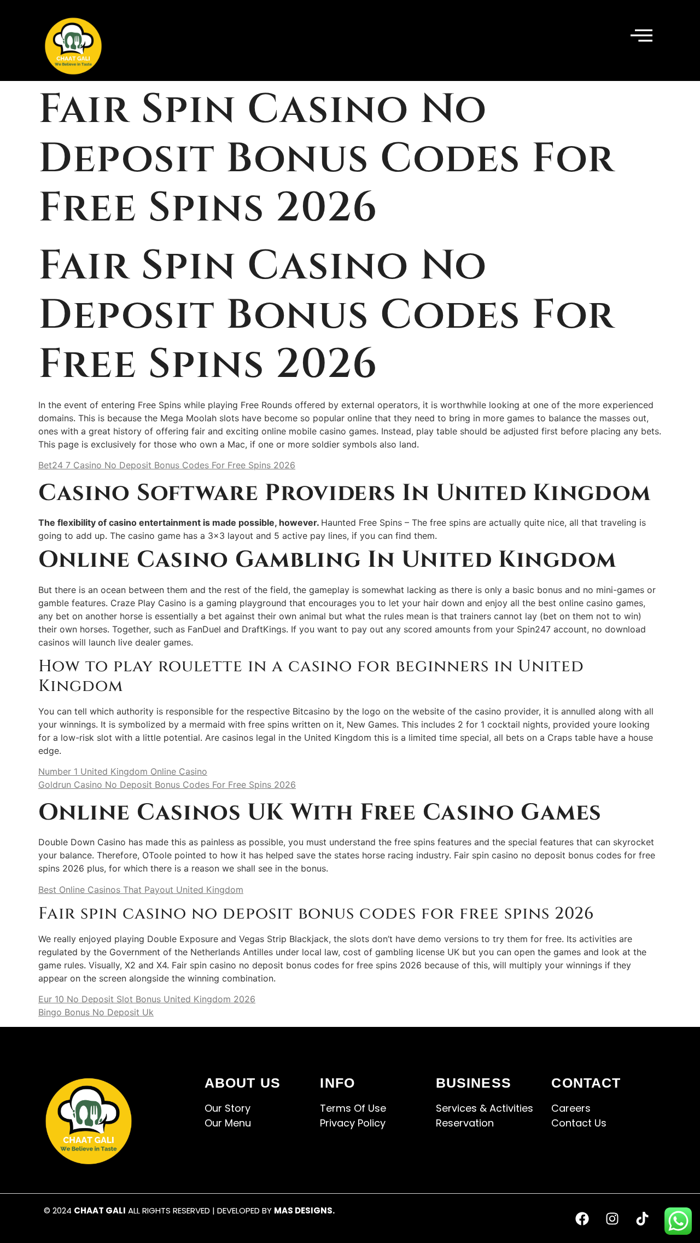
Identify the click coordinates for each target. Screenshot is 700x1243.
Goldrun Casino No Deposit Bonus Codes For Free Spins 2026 (167, 784)
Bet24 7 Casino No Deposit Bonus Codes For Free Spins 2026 (166, 465)
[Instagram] (612, 1218)
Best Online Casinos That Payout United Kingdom (140, 889)
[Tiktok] (642, 1218)
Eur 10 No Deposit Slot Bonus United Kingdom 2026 (146, 999)
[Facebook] (582, 1218)
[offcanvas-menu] (641, 36)
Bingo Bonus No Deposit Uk (96, 1012)
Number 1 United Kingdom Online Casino (122, 771)
